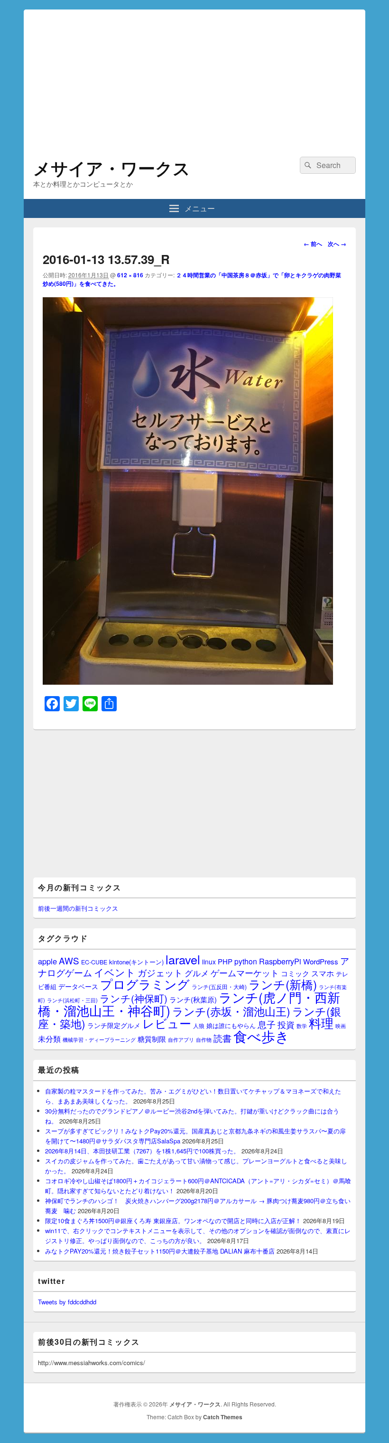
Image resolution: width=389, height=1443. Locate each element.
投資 (286, 1024)
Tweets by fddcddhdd (67, 1301)
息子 (267, 1024)
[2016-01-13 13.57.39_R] (188, 681)
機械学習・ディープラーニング (99, 1039)
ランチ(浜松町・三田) (72, 1000)
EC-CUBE (94, 962)
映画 (340, 1025)
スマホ (322, 973)
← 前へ (313, 243)
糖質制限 (152, 1039)
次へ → (337, 243)
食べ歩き (261, 1036)
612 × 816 (130, 275)
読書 (222, 1037)
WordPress (320, 961)
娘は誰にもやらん (231, 1025)
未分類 (49, 1038)
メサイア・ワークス (111, 167)
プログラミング (145, 983)
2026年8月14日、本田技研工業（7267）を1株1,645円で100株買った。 (142, 1150)
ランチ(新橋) (283, 983)
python (245, 961)
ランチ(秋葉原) (193, 999)
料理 (321, 1022)
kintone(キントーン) (136, 961)
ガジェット (160, 972)
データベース (78, 986)
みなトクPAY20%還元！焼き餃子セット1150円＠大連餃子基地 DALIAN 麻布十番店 (160, 1250)
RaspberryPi (280, 961)
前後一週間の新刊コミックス (78, 908)
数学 (301, 1025)
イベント (115, 972)
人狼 (198, 1025)
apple (47, 961)
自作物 (204, 1039)
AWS (69, 960)
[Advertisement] (194, 75)
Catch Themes (222, 1417)
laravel (183, 959)
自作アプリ (181, 1039)
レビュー (166, 1023)
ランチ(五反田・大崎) (219, 986)
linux (209, 961)
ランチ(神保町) (133, 998)
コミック (295, 973)
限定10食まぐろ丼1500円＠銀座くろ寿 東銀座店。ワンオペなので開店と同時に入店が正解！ (173, 1220)
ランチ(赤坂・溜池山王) (231, 1011)
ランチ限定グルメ (113, 1025)
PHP (225, 961)
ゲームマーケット (245, 972)
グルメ (197, 973)
